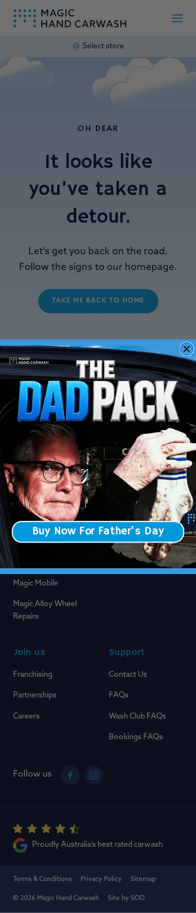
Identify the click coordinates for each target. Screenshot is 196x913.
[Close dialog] (186, 348)
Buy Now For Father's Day (98, 531)
